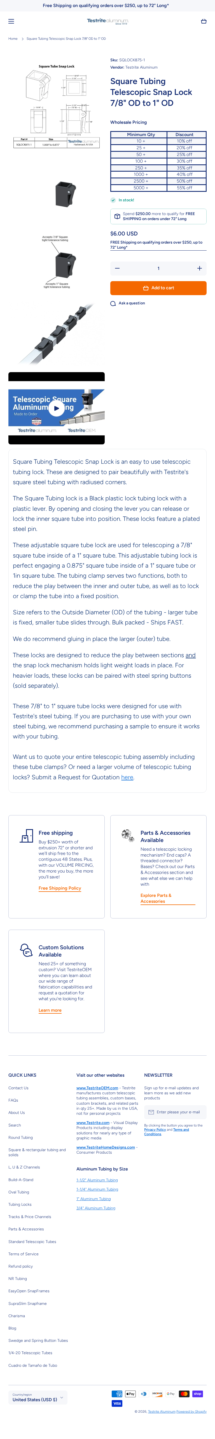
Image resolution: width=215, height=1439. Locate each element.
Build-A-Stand (20, 1179)
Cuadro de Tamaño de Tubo (32, 1365)
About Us (16, 1112)
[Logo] (107, 21)
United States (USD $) (35, 1399)
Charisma (16, 1316)
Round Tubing (20, 1137)
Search (14, 1125)
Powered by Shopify (191, 1412)
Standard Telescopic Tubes (32, 1241)
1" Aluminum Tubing (93, 1199)
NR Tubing (17, 1278)
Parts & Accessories (26, 1229)
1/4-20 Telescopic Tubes (30, 1353)
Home (13, 39)
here (127, 777)
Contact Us (18, 1088)
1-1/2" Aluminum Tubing (97, 1180)
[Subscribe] (200, 1112)
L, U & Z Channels (24, 1167)
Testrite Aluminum (162, 1412)
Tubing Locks (20, 1204)
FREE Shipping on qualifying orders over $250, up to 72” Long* (156, 245)
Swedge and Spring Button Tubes (38, 1340)
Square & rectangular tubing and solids (37, 1152)
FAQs (13, 1100)
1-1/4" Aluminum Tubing (97, 1189)
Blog (12, 1328)
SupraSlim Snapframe (27, 1303)
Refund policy (20, 1266)
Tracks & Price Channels (29, 1216)
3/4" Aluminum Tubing (95, 1208)
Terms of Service (23, 1254)
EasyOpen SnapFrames (29, 1291)
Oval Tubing (18, 1192)
